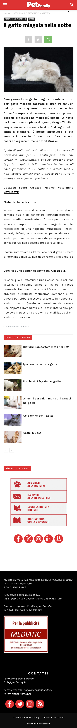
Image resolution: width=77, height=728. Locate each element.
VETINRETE (11, 192)
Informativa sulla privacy (26, 717)
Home (7, 13)
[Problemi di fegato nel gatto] (12, 385)
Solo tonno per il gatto (38, 415)
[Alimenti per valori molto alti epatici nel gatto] (12, 402)
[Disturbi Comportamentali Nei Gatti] (12, 351)
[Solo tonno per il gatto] (12, 420)
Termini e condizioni (53, 717)
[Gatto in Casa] (12, 437)
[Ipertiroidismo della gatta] (12, 368)
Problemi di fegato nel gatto (42, 381)
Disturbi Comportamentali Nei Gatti (46, 347)
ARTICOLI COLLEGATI (18, 337)
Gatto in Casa (32, 433)
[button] (72, 6)
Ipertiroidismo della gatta (40, 364)
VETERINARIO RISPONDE (26, 13)
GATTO (46, 13)
